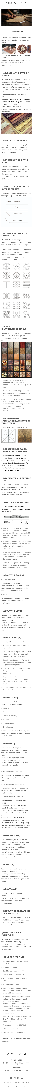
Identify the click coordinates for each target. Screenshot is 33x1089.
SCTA (27, 1082)
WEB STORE (8, 1082)
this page (16, 94)
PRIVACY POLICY (18, 1082)
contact (19, 1039)
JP (20, 3)
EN (25, 3)
